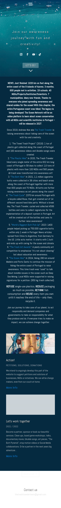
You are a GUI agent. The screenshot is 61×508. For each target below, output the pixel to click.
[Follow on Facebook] (27, 54)
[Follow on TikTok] (39, 54)
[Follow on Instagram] (21, 54)
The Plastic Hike (18, 158)
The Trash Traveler (43, 129)
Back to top (29, 473)
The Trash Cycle (16, 195)
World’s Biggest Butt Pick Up (25, 224)
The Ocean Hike (17, 258)
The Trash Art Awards (20, 247)
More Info (12, 387)
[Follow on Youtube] (33, 54)
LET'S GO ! (30, 65)
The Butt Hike (17, 176)
